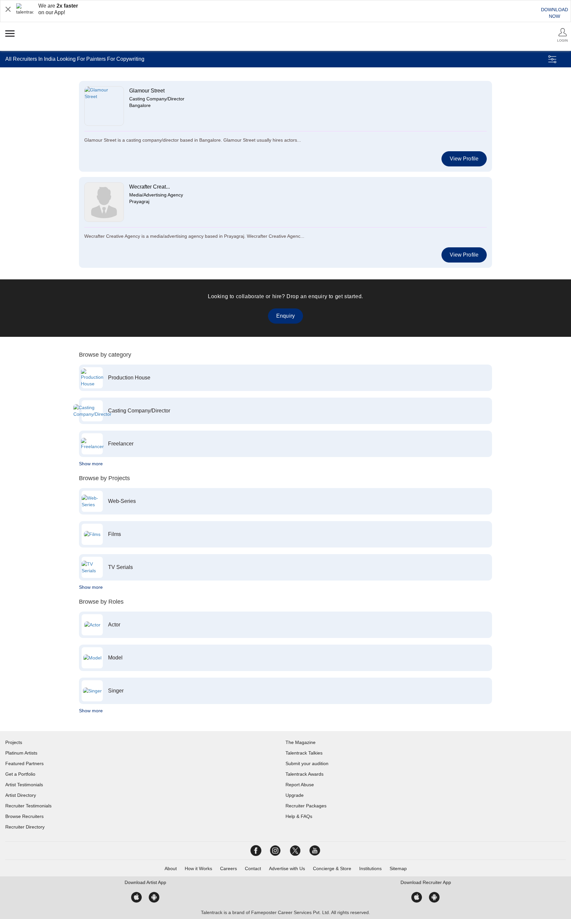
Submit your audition (307, 763)
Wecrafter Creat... (149, 187)
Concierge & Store (332, 868)
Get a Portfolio (20, 774)
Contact (253, 868)
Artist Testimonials (24, 784)
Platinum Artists (21, 753)
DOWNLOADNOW (554, 13)
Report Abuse (300, 784)
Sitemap (398, 868)
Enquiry (285, 316)
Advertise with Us (287, 868)
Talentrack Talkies (304, 753)
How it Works (198, 868)
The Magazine (301, 742)
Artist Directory (20, 795)
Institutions (370, 868)
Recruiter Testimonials (28, 805)
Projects (13, 742)
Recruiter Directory (25, 827)
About (171, 868)
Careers (228, 868)
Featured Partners (24, 763)
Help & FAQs (299, 816)
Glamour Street (147, 90)
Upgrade (295, 795)
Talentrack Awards (305, 774)
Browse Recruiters (24, 816)
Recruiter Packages (306, 805)
